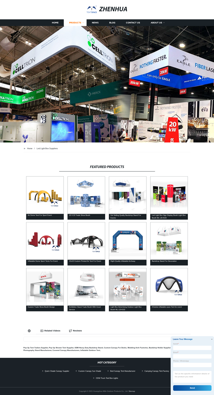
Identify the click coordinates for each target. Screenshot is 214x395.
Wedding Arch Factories (138, 348)
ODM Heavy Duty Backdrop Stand (89, 348)
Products (75, 22)
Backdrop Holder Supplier (160, 348)
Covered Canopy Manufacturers (66, 350)
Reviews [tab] (77, 330)
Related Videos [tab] (52, 330)
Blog (112, 22)
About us (156, 22)
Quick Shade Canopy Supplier (57, 371)
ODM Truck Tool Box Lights (107, 378)
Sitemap (132, 391)
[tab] (29, 330)
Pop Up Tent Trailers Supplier (35, 348)
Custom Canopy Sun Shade (89, 371)
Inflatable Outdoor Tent (90, 350)
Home (55, 22)
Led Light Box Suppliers (47, 148)
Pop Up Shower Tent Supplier (61, 348)
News (95, 22)
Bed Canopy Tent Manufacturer (122, 371)
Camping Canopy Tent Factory (157, 371)
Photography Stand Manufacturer (37, 350)
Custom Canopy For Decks (115, 348)
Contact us (133, 22)
